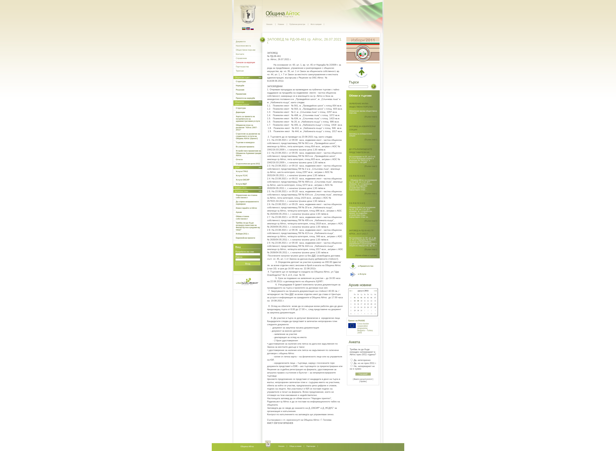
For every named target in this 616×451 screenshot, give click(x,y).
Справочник (241, 58)
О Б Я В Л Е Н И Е (357, 176)
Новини (281, 24)
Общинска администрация (242, 103)
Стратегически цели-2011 (248, 164)
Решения (240, 90)
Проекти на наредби (245, 98)
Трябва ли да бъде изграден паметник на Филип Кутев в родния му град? (248, 226)
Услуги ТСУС (242, 175)
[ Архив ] (363, 381)
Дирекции (240, 112)
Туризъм (240, 71)
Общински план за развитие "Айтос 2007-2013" (246, 127)
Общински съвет (242, 77)
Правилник (241, 94)
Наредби (240, 86)
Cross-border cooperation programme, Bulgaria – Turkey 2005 (365, 328)
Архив (239, 212)
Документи (241, 41)
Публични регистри (297, 24)
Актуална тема (241, 191)
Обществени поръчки (245, 50)
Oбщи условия (295, 446)
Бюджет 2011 (241, 188)
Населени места (243, 46)
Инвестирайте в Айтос (246, 208)
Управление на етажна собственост (246, 196)
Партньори (310, 446)
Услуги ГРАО (242, 171)
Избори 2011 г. (242, 234)
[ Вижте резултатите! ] (363, 379)
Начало (269, 24)
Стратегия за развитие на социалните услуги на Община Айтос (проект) (248, 136)
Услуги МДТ (241, 184)
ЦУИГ (237, 167)
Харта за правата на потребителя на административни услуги (248, 118)
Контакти (240, 54)
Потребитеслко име (244, 251)
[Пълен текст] (371, 117)
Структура (241, 81)
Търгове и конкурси (245, 142)
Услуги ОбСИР (242, 180)
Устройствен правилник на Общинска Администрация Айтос (248, 153)
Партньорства (242, 67)
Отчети (239, 159)
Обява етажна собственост (242, 217)
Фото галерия (316, 24)
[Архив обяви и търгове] (366, 255)
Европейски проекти (245, 238)
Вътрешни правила (245, 147)
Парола (238, 257)
